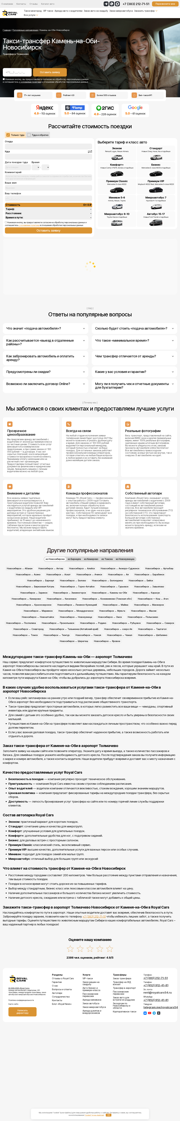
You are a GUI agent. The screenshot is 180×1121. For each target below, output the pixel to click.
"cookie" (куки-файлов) (94, 1115)
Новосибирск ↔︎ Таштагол (152, 629)
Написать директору (22, 1011)
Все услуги (29, 15)
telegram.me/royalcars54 (160, 1007)
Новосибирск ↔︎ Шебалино (152, 635)
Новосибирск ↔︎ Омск (110, 617)
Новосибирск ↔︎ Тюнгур (57, 635)
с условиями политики (30, 82)
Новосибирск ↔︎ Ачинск (89, 574)
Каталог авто (47, 4)
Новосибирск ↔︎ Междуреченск (75, 610)
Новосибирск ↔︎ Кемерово (26, 598)
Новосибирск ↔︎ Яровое (107, 641)
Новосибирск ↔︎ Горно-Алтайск (77, 586)
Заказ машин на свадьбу (91, 983)
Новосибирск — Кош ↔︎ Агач (153, 598)
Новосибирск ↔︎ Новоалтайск (38, 617)
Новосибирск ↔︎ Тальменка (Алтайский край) (74, 629)
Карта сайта (13, 1004)
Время (36, 162)
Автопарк (57, 993)
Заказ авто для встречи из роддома (124, 998)
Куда (7, 151)
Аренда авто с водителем (68, 10)
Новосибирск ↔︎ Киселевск (61, 598)
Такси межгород (33, 10)
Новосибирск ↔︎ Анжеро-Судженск (120, 568)
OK (108, 1115)
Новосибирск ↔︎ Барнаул (40, 580)
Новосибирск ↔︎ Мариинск (38, 610)
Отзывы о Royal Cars (63, 978)
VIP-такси (88, 978)
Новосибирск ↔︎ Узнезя (88, 635)
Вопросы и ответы (62, 989)
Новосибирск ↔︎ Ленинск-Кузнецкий (77, 604)
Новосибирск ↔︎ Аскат (58, 574)
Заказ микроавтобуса (121, 10)
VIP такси (48, 10)
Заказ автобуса (91, 1003)
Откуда (9, 141)
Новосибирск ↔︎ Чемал (119, 635)
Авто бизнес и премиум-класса (91, 989)
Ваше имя (11, 182)
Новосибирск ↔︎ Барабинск (149, 574)
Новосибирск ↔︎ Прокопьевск (58, 623)
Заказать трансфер (144, 10)
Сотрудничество (61, 996)
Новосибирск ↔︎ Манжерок (149, 604)
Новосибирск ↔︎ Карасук (146, 592)
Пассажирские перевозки (90, 994)
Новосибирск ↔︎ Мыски (143, 610)
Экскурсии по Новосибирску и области (121, 1005)
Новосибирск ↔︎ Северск (160, 623)
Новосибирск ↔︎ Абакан (19, 568)
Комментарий (13, 172)
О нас (55, 985)
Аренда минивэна (92, 999)
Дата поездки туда (16, 162)
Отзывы (34, 4)
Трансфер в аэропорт (124, 988)
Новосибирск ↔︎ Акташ (50, 568)
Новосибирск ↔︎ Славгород (29, 629)
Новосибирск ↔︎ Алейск (82, 568)
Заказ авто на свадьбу (96, 10)
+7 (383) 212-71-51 (136, 4)
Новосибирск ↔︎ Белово (73, 580)
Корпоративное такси (124, 1011)
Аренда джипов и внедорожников (92, 1011)
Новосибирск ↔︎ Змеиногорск (69, 592)
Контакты (21, 4)
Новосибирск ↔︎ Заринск (33, 592)
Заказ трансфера (122, 978)
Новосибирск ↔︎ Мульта (112, 610)
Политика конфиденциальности (21, 1000)
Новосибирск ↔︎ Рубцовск (126, 623)
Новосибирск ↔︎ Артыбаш (159, 568)
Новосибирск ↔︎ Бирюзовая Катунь (35, 586)
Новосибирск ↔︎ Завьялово (149, 586)
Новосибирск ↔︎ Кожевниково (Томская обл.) (107, 598)
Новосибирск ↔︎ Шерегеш (74, 641)
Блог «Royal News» (62, 1004)
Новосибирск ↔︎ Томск (25, 635)
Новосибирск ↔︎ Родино (93, 623)
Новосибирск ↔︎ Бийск (141, 580)
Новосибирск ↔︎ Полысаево (143, 617)
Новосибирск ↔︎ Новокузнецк (76, 617)
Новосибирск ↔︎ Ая (118, 574)
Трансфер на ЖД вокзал (122, 983)
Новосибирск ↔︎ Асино (28, 574)
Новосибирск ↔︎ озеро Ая (118, 629)
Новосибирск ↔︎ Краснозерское (33, 604)
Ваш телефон (13, 193)
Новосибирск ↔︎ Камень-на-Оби (109, 592)
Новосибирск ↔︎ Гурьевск (114, 586)
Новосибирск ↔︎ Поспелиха (21, 623)
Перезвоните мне (165, 3)
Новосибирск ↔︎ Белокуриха (107, 580)
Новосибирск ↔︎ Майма (115, 604)
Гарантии (57, 982)
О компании (7, 4)
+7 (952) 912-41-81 (155, 985)
